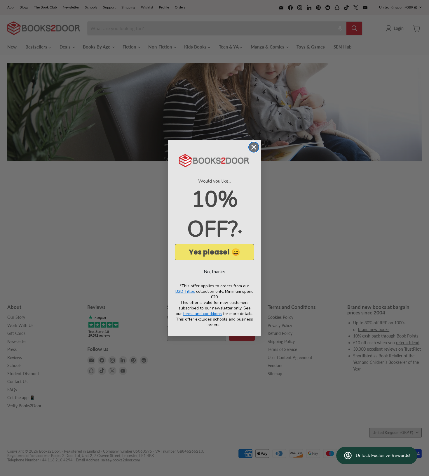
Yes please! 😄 (214, 252)
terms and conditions (202, 313)
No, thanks (214, 272)
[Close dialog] (254, 147)
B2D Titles (185, 291)
